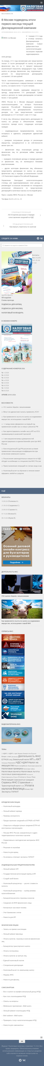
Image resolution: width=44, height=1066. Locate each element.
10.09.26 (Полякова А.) (10, 501)
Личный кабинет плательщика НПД (16, 1011)
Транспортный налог (11, 785)
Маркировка (11, 763)
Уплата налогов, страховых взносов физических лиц (21, 940)
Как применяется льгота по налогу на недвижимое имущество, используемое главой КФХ (21, 622)
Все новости (7, 14)
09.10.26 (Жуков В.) (9, 518)
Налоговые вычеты (11, 771)
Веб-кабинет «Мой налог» (13, 1015)
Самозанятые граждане (24, 779)
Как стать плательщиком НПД (14, 996)
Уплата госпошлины (11, 951)
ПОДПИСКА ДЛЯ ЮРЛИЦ (12, 304)
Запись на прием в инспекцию (14, 929)
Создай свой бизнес (11, 878)
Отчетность (22, 777)
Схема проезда (8, 300)
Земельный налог (21, 759)
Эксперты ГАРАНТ (10, 791)
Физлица (18, 788)
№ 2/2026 (5, 375)
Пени (33, 777)
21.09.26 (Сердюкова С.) (11, 505)
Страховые (24, 782)
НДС (18, 762)
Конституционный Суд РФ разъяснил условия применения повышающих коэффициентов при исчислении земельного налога (20, 451)
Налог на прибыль (21, 765)
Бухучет (33, 753)
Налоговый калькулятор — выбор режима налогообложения (19, 892)
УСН (22, 786)
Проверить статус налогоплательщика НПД (19, 1020)
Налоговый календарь (11, 806)
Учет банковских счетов (12, 912)
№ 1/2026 (5, 372)
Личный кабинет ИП (11, 869)
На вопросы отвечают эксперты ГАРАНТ (18, 857)
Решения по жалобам (11, 847)
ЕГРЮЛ (5, 759)
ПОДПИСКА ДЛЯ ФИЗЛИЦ (12, 308)
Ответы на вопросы (10, 1001)
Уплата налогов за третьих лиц (15, 956)
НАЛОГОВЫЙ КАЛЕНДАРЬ (12, 312)
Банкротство (27, 753)
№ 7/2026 (5, 388)
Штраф (27, 789)
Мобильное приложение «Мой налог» (17, 1006)
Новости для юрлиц (10, 852)
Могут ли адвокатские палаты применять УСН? (21, 412)
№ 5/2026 (5, 383)
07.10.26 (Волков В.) (9, 514)
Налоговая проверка (12, 768)
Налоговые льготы (30, 771)
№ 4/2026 (5, 380)
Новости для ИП (9, 917)
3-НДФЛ (10, 753)
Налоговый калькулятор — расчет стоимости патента (20, 884)
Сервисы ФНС (9, 782)
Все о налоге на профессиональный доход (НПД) (22, 991)
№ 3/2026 (5, 377)
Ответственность (7, 777)
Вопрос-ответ (6, 756)
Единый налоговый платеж (13, 960)
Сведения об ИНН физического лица (17, 903)
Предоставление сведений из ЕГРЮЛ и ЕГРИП (21, 820)
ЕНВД (10, 760)
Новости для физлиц (11, 979)
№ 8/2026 (5, 390)
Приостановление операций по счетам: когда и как (22, 466)
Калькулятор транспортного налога (16, 946)
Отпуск (15, 777)
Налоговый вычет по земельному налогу (18, 970)
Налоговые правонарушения (14, 774)
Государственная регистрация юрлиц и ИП (19, 874)
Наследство (30, 774)
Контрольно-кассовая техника (14, 907)
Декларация (15, 756)
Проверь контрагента (11, 816)
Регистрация (7, 779)
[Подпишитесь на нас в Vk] (41, 238)
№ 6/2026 (5, 385)
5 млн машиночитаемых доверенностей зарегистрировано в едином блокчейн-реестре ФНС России (21, 441)
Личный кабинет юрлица (12, 811)
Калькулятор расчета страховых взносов (18, 898)
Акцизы (20, 753)
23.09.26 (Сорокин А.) (9, 509)
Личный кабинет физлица (13, 934)
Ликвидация (5, 763)
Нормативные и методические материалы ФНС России (20, 841)
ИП (31, 759)
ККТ (38, 759)
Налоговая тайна (29, 769)
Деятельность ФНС (29, 756)
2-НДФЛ (4, 753)
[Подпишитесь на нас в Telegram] (38, 238)
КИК (35, 760)
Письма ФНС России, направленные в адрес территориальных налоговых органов (19, 834)
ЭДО (31, 789)
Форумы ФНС (8, 975)
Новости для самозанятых (13, 1025)
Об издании (6, 297)
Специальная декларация (13, 965)
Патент (29, 777)
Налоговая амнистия (35, 766)
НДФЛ (24, 762)
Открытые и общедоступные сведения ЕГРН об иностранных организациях (21, 826)
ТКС (32, 783)
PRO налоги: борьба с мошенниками (16, 407)
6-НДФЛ (15, 753)
